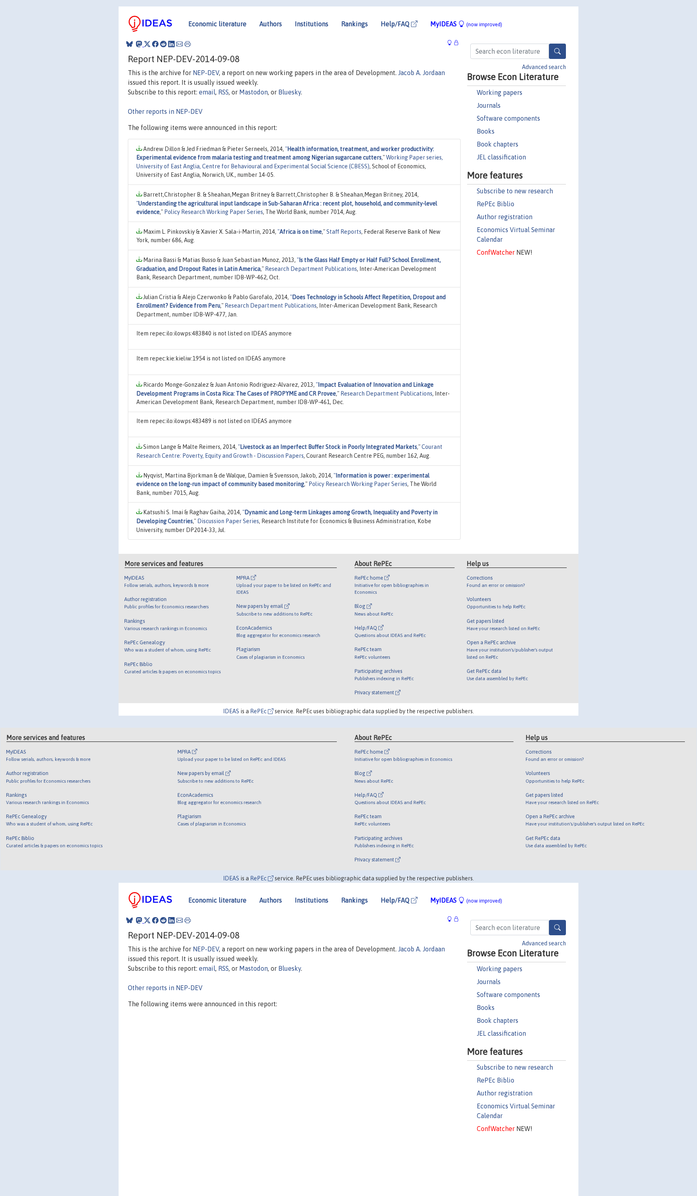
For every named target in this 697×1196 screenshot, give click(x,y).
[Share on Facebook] (155, 44)
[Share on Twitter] (147, 44)
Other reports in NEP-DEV (165, 111)
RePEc (259, 711)
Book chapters (497, 144)
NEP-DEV (206, 72)
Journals (489, 105)
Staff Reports (343, 231)
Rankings (354, 23)
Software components (508, 118)
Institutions (311, 23)
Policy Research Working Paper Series (213, 212)
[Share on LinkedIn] (171, 44)
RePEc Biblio (495, 203)
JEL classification (501, 157)
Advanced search (544, 67)
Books (486, 131)
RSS (223, 92)
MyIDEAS (466, 23)
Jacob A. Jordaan (421, 72)
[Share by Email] (179, 44)
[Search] (557, 51)
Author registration (504, 216)
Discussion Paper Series (228, 521)
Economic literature (217, 23)
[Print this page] (187, 44)
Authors (270, 23)
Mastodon (253, 92)
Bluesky (289, 92)
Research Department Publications (311, 269)
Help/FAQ (396, 23)
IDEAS (231, 711)
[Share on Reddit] (163, 44)
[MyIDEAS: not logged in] (452, 43)
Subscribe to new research (515, 191)
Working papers (499, 92)
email (207, 92)
